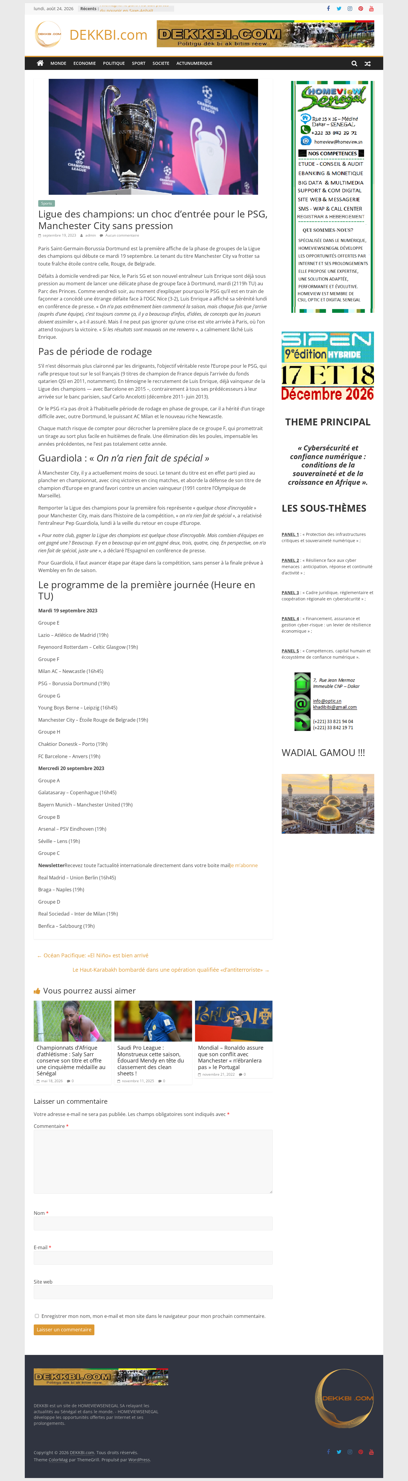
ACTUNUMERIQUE (194, 63)
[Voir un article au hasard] (367, 63)
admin (91, 235)
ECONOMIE (84, 63)
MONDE (58, 63)
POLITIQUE (114, 63)
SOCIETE (161, 63)
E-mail (42, 1247)
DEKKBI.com (108, 34)
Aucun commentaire (122, 235)
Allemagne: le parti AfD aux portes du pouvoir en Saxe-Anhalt (134, 11)
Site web (43, 1281)
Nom (41, 1213)
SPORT (138, 63)
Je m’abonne (244, 865)
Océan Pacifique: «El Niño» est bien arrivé (92, 955)
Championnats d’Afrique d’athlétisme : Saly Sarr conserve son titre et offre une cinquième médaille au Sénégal (71, 1060)
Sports (46, 203)
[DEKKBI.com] (40, 63)
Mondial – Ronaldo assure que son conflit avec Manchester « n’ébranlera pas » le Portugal (230, 1057)
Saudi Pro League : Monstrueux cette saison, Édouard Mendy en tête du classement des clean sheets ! (150, 1060)
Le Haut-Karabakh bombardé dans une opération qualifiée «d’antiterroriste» (171, 969)
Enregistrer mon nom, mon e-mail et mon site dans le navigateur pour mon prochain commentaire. (154, 1316)
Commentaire (51, 1126)
